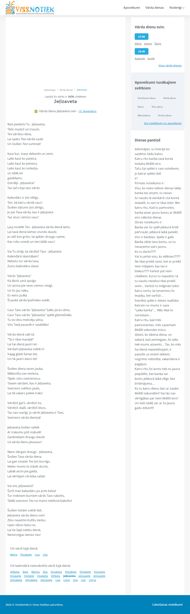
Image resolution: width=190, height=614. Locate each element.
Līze (45, 554)
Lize (83, 580)
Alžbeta (14, 572)
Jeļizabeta (31, 580)
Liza (37, 554)
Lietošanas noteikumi (167, 605)
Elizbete (29, 576)
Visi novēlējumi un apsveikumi (163, 123)
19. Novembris (87, 111)
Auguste (140, 58)
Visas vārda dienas (170, 65)
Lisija (66, 580)
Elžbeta (55, 576)
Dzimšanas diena (146, 98)
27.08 (141, 36)
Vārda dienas (154, 8)
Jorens (148, 43)
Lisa (57, 580)
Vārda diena (169, 98)
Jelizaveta (46, 580)
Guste (151, 58)
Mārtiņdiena (144, 115)
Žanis (158, 43)
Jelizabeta (16, 580)
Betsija (35, 572)
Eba (45, 572)
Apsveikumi (131, 8)
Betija (13, 554)
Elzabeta (42, 576)
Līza (75, 580)
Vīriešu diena (164, 115)
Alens (138, 43)
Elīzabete (85, 572)
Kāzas (141, 106)
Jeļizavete (99, 576)
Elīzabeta (70, 572)
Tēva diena (157, 106)
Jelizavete (84, 576)
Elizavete (15, 576)
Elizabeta (56, 572)
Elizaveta (99, 572)
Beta (25, 572)
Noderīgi (175, 8)
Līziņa (92, 580)
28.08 (141, 51)
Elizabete (26, 554)
